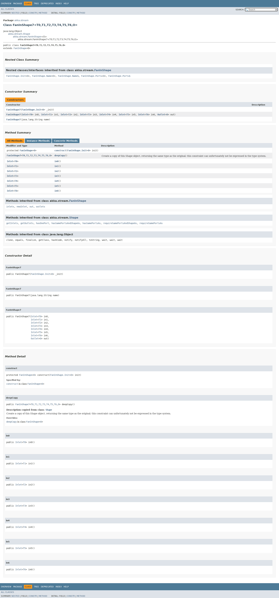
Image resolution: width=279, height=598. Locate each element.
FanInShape (20, 48)
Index (59, 3)
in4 (56, 181)
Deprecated (47, 3)
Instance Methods (38, 141)
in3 (56, 176)
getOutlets (27, 223)
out (31, 206)
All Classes (7, 9)
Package (17, 3)
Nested (15, 13)
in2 (56, 171)
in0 (56, 161)
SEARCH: (240, 10)
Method (43, 13)
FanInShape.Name (42, 76)
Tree (36, 3)
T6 (147, 114)
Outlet (161, 114)
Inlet (25, 114)
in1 (56, 166)
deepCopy (59, 155)
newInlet (22, 206)
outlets (40, 206)
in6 (56, 190)
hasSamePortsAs (92, 223)
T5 (127, 114)
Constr (33, 13)
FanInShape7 (13, 109)
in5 (56, 186)
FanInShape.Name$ (68, 76)
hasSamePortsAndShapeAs (66, 223)
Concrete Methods (66, 141)
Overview (6, 3)
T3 (89, 114)
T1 (50, 114)
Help (66, 3)
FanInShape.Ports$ (119, 76)
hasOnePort (42, 223)
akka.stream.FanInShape (27, 36)
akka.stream (21, 20)
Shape (73, 217)
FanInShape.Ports (91, 76)
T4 (108, 114)
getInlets (12, 223)
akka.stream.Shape (19, 34)
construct (60, 150)
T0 (31, 114)
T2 (69, 114)
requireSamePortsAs (151, 223)
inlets (10, 206)
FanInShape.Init (16, 76)
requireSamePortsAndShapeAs (120, 223)
